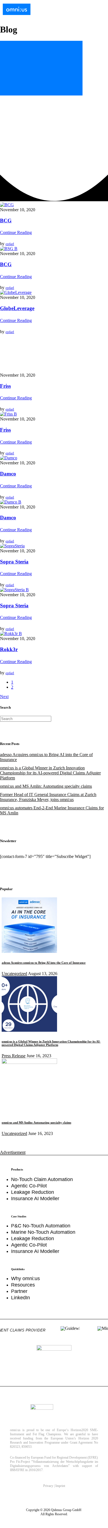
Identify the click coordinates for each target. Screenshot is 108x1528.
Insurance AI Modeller (35, 1198)
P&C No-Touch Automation (40, 1226)
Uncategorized (14, 973)
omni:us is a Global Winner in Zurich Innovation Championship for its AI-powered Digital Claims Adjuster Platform (50, 773)
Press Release (13, 1055)
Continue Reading (16, 232)
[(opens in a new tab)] (29, 1062)
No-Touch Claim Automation (42, 1179)
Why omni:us (25, 1278)
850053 (27, 1447)
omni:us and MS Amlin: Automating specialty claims (46, 786)
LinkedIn (20, 1297)
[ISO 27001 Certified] (54, 1362)
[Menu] (98, 10)
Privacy (48, 1486)
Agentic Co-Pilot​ (29, 1245)
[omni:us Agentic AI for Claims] (16, 9)
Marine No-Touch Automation (43, 1232)
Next (4, 696)
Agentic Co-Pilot (29, 1186)
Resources (23, 1285)
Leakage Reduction (32, 1192)
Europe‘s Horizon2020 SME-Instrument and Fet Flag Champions (54, 1432)
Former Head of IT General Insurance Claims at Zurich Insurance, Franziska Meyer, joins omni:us (48, 797)
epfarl (10, 244)
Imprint (60, 1486)
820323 (15, 1447)
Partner (19, 1291)
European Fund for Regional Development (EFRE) (64, 1457)
